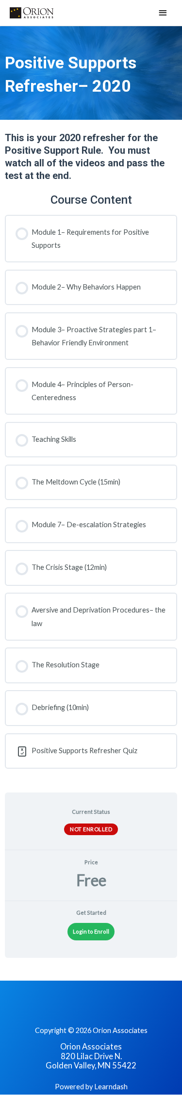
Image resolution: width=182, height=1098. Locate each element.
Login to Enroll (91, 931)
